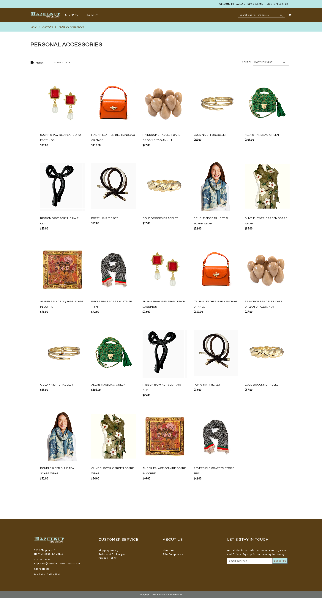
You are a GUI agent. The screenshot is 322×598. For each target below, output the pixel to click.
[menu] (83, 15)
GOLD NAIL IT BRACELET (210, 135)
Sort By (246, 62)
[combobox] (261, 15)
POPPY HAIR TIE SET (104, 218)
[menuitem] (73, 15)
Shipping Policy (108, 550)
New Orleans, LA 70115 (48, 553)
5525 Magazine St (45, 550)
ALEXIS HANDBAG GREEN (262, 135)
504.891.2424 (42, 559)
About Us (168, 550)
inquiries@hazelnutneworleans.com (57, 563)
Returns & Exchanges (112, 554)
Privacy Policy (108, 558)
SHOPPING (47, 27)
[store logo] (46, 15)
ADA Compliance (173, 554)
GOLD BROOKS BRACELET (160, 218)
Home (34, 27)
